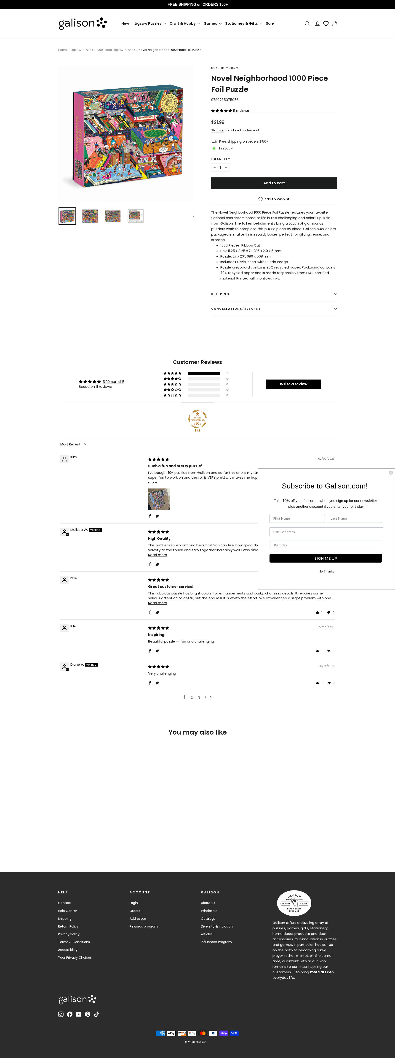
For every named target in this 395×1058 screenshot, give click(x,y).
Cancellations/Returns (236, 309)
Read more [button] (157, 554)
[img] (158, 459)
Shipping (217, 130)
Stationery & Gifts (242, 23)
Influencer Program (216, 942)
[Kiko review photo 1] (159, 499)
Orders (135, 911)
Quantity (220, 159)
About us (208, 903)
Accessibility (67, 949)
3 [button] (199, 697)
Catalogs (208, 918)
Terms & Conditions (74, 942)
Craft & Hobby (183, 23)
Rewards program (144, 926)
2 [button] (192, 697)
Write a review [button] (293, 384)
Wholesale (209, 911)
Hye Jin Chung (225, 68)
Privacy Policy (69, 934)
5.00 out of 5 (113, 381)
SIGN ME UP (326, 558)
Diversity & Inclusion (217, 926)
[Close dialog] (391, 472)
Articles (207, 934)
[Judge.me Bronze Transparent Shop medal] (197, 419)
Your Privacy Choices (75, 957)
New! (126, 23)
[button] (222, 110)
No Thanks (326, 571)
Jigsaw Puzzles (148, 23)
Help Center (67, 911)
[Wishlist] (326, 23)
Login (134, 903)
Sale (270, 23)
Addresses (138, 918)
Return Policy (68, 926)
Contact (65, 903)
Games (211, 23)
